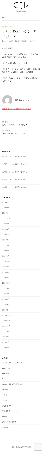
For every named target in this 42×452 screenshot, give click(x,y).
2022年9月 (5, 288)
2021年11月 (6, 321)
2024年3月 (5, 251)
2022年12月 (6, 283)
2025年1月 (5, 234)
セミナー (5, 390)
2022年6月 (5, 299)
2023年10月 (6, 261)
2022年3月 (5, 304)
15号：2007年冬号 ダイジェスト (15, 133)
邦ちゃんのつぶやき (9, 422)
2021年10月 (6, 326)
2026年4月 (5, 208)
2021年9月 (5, 331)
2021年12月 (6, 315)
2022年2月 (5, 310)
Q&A (4, 379)
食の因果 (5, 427)
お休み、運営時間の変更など (12, 384)
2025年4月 (5, 229)
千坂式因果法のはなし (10, 411)
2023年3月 (5, 272)
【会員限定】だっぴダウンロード (14, 363)
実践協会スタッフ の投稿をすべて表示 (16, 109)
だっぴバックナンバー (9, 27)
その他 (4, 395)
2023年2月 (5, 277)
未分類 (4, 416)
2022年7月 (5, 294)
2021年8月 (5, 337)
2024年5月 (5, 245)
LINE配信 (5, 373)
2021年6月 (5, 348)
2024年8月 (5, 240)
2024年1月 (5, 256)
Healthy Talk (6, 368)
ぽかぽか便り (7, 406)
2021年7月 (5, 342)
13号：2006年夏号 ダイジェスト (15, 125)
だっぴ (4, 400)
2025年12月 (6, 218)
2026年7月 (5, 202)
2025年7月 (5, 224)
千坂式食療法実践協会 (23, 447)
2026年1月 (5, 213)
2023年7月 (5, 267)
